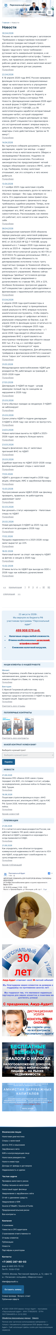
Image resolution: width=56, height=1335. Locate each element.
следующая (9, 594)
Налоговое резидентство (13, 1157)
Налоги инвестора (10, 1161)
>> (19, 594)
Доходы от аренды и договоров (17, 1166)
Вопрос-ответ (24, 1296)
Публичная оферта (10, 1299)
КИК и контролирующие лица (15, 1153)
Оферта (35, 1318)
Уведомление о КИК (11, 1202)
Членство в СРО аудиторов (14, 1229)
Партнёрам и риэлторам (13, 1250)
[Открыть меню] (50, 12)
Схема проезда (9, 1296)
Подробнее (8, 69)
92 (49, 587)
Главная (5, 22)
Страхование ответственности (16, 1233)
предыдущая (15, 587)
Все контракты (9, 1214)
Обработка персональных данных (16, 1318)
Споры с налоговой (11, 1141)
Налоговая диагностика (13, 1136)
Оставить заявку (13, 1289)
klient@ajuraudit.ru (10, 1281)
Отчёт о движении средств (14, 1197)
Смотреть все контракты (15, 738)
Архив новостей (10, 814)
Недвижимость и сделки (13, 1170)
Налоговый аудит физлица (14, 1189)
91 (44, 587)
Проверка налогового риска (15, 1181)
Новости (6, 1246)
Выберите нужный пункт (14, 750)
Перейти (9, 762)
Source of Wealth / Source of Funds (17, 1206)
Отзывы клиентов (10, 1238)
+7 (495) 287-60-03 (14, 1261)
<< (4, 587)
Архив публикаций (12, 865)
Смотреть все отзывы (13, 706)
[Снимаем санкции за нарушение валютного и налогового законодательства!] (28, 1097)
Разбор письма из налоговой (15, 1185)
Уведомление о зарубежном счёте (18, 1193)
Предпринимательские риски (15, 1210)
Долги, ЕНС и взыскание (13, 1145)
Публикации (7, 1242)
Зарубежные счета (10, 1149)
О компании (7, 1225)
